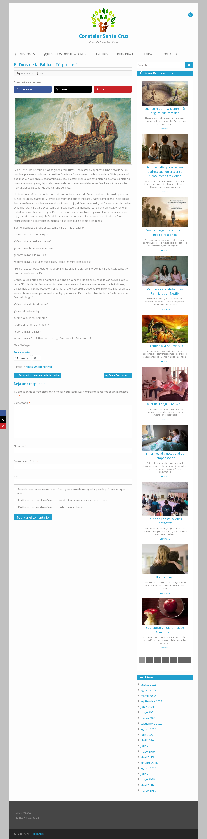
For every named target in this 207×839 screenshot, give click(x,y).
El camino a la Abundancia (165, 346)
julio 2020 (147, 735)
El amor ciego (164, 577)
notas (29, 367)
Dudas (148, 54)
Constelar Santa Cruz (103, 36)
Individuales (126, 54)
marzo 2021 (148, 718)
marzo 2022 (148, 696)
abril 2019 (147, 757)
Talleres (102, 54)
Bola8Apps (38, 834)
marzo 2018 (148, 790)
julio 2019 (147, 746)
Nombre (20, 446)
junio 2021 (147, 707)
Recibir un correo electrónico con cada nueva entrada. (50, 507)
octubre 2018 (149, 763)
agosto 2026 (148, 684)
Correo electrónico (26, 461)
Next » (184, 660)
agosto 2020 (148, 729)
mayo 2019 (148, 751)
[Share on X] (3, 419)
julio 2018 (147, 774)
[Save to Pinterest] (3, 426)
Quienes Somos (24, 54)
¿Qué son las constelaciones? (65, 54)
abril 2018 (147, 785)
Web (16, 476)
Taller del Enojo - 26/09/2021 (165, 404)
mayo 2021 (148, 712)
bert (42, 73)
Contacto (169, 54)
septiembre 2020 (151, 723)
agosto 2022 (148, 690)
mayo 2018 (148, 779)
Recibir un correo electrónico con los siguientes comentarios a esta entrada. (64, 500)
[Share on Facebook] (3, 413)
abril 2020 (147, 740)
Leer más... (165, 128)
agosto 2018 (148, 768)
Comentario (22, 403)
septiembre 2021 (151, 701)
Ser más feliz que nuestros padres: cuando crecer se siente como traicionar (164, 171)
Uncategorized (43, 367)
